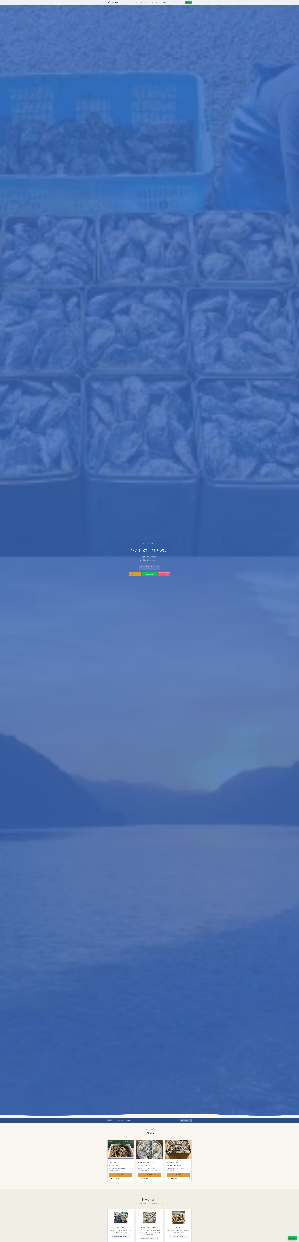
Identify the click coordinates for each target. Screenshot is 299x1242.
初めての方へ (143, 2)
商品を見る (135, 574)
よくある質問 (164, 2)
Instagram (126, 1178)
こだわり (157, 2)
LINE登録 (188, 2)
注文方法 (150, 2)
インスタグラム (164, 574)
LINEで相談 (292, 1238)
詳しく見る (120, 1174)
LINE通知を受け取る (149, 574)
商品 (137, 2)
